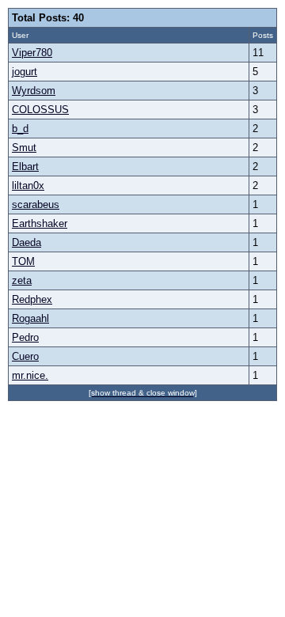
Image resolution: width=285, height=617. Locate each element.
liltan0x (28, 185)
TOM (23, 261)
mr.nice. (30, 375)
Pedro (25, 337)
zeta (22, 280)
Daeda (26, 242)
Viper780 (32, 53)
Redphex (32, 299)
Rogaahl (30, 318)
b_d (20, 128)
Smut (24, 147)
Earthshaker (39, 223)
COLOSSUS (40, 109)
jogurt (24, 72)
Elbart (25, 166)
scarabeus (35, 204)
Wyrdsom (33, 91)
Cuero (25, 356)
